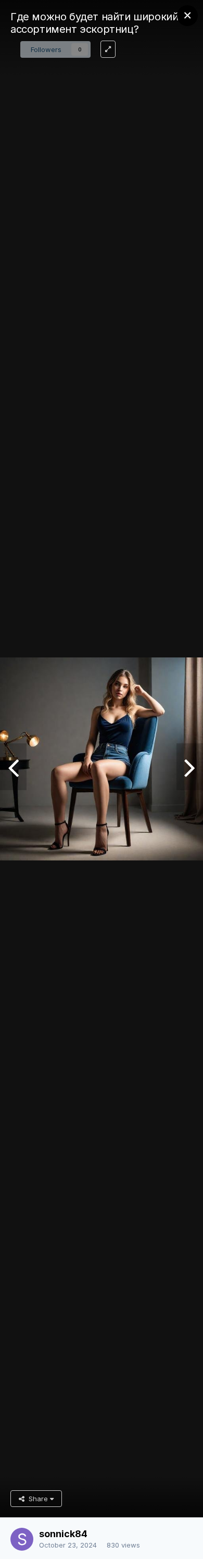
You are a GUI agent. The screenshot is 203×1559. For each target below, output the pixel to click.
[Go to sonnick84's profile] (21, 1539)
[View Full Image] (108, 49)
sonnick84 (63, 1533)
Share (37, 1498)
